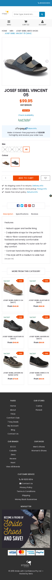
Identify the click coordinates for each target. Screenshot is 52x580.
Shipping (26, 495)
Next (47, 61)
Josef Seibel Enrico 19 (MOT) (39, 374)
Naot (13, 462)
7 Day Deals (13, 421)
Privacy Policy (26, 487)
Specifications (22, 214)
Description (8, 214)
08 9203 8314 (45, 3)
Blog (13, 429)
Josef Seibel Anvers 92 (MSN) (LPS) (13, 374)
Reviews (34, 214)
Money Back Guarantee (26, 499)
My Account (13, 425)
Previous (5, 61)
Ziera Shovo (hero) (15, 570)
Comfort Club (13, 417)
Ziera (13, 454)
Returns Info (32, 192)
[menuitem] (18, 206)
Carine (39, 405)
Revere (13, 458)
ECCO (13, 446)
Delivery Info (37, 185)
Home (13, 405)
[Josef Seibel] (24, 120)
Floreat (39, 410)
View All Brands (13, 466)
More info (32, 128)
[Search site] (42, 14)
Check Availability (26, 115)
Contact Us (13, 433)
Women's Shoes (39, 450)
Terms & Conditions (26, 491)
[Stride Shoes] (5, 12)
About (13, 410)
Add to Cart (26, 178)
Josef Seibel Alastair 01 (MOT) (39, 301)
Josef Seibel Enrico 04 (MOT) (13, 301)
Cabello (13, 450)
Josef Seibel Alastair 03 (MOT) (13, 337)
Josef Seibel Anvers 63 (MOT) (39, 337)
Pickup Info (42, 189)
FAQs (13, 413)
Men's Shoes (39, 446)
